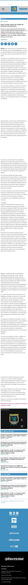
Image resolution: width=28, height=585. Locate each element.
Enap (2, 501)
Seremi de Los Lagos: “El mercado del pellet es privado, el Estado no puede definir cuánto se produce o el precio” (14, 436)
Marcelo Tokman (19, 501)
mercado (3, 502)
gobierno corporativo (9, 501)
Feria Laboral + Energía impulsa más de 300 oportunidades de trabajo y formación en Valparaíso (13, 459)
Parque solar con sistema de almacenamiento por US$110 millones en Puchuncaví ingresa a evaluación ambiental (14, 444)
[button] (2, 43)
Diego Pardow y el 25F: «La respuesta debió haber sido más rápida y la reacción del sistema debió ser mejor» (13, 452)
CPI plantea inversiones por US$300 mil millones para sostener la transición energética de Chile (14, 467)
